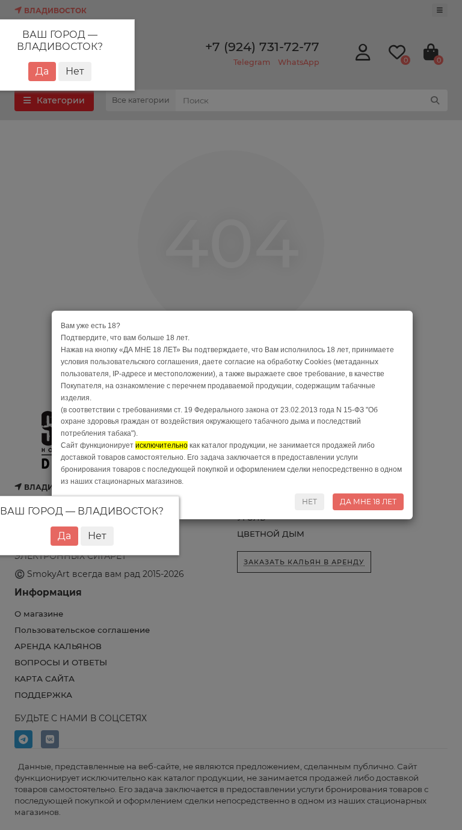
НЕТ (309, 501)
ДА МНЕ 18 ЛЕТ (368, 501)
